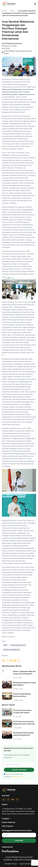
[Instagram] (17, 799)
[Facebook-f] (3, 799)
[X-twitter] (8, 799)
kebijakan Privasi (16, 776)
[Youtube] (12, 799)
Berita (12, 11)
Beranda (4, 11)
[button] (4, 660)
